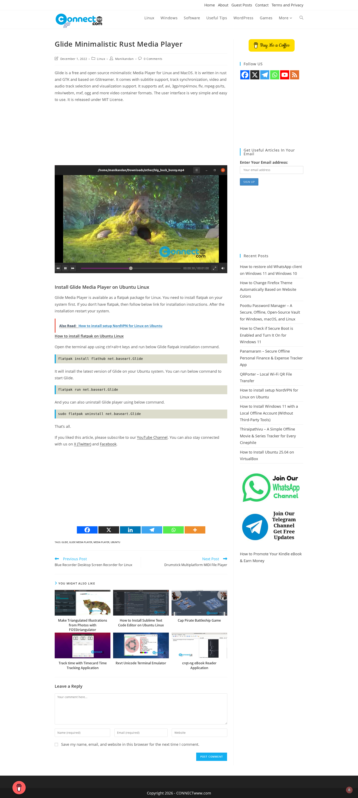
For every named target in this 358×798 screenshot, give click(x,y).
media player (101, 542)
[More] (195, 530)
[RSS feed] (294, 74)
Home (209, 4)
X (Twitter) (82, 443)
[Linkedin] (130, 530)
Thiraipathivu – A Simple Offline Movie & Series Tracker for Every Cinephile (268, 436)
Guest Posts (241, 4)
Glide (65, 542)
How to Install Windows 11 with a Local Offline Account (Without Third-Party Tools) (269, 413)
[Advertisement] (141, 136)
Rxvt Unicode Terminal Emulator (141, 663)
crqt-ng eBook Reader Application (199, 665)
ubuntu (115, 542)
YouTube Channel (152, 437)
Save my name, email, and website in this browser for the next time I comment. (130, 744)
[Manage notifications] (349, 790)
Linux (101, 59)
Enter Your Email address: (264, 162)
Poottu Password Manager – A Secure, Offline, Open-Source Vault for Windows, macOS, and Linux (270, 312)
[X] (108, 530)
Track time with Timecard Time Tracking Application (83, 665)
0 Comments (153, 59)
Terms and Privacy (287, 4)
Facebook (108, 443)
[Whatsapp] (173, 530)
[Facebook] (87, 530)
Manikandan (124, 59)
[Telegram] (152, 530)
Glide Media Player (80, 542)
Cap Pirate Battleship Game (199, 620)
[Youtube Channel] (284, 74)
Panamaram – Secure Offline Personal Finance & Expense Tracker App (271, 358)
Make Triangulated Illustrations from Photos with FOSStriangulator (82, 625)
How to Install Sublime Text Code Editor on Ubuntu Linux (141, 622)
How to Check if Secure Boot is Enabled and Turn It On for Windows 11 (266, 335)
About (223, 4)
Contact (261, 4)
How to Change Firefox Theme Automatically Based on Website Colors (268, 289)
